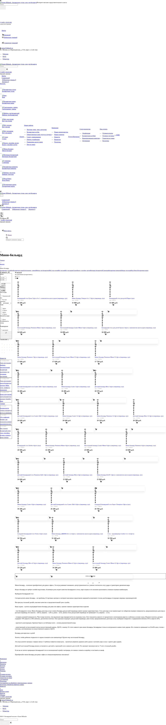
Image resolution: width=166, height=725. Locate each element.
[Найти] (3, 7)
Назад (10, 235)
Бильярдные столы (5, 270)
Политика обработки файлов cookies (12, 684)
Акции (2, 667)
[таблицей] (19, 276)
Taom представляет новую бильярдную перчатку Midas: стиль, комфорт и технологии (5, 385)
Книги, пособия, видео (83, 270)
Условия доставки (6, 676)
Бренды (2, 693)
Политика (3, 681)
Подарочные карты (142, 270)
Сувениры (106, 270)
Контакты (3, 662)
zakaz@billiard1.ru (7, 48)
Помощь (2, 671)
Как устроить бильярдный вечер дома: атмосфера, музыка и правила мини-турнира (5, 433)
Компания (3, 659)
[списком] (17, 276)
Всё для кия (61, 270)
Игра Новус (134, 270)
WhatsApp (6, 59)
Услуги (2, 669)
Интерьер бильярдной (96, 270)
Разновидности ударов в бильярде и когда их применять (6, 411)
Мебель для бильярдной (42, 270)
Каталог (2, 665)
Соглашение (4, 679)
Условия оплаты (5, 674)
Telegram (5, 54)
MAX (4, 56)
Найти (5, 723)
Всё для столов (53, 270)
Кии (12, 270)
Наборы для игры (126, 270)
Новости (3, 358)
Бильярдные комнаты (115, 270)
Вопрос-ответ (4, 691)
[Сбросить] (6, 333)
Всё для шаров (69, 270)
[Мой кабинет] (1, 198)
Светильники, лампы (30, 270)
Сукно (75, 270)
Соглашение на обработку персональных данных (16, 683)
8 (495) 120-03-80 (6, 22)
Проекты (3, 664)
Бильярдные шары (18, 270)
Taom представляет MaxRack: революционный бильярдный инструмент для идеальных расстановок (5, 369)
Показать (6, 337)
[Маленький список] (15, 278)
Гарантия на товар (6, 678)
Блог (1, 690)
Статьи (2, 404)
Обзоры (2, 695)
